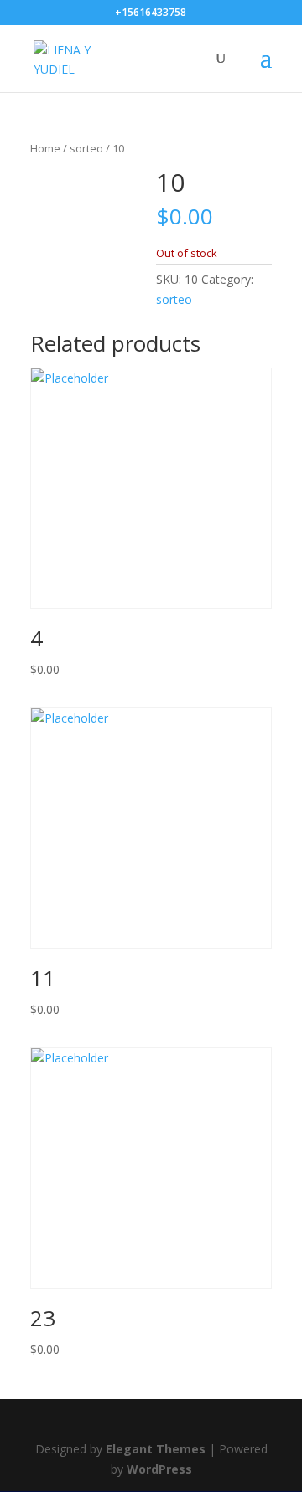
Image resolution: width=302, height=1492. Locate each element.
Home (45, 148)
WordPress (159, 1469)
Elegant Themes (156, 1449)
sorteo (86, 148)
